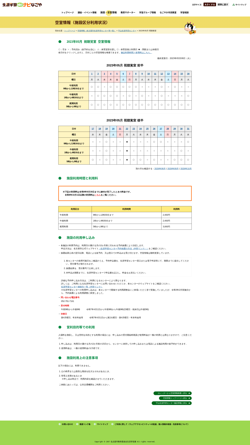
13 (168, 74)
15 (181, 74)
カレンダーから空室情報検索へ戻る (172, 393)
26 (154, 129)
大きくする (210, 4)
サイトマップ (240, 4)
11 (155, 74)
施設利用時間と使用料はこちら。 (136, 52)
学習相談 (184, 12)
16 (188, 74)
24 (140, 129)
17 (93, 129)
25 (147, 129)
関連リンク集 (85, 424)
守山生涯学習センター (127, 31)
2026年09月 (173, 169)
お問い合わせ (67, 424)
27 (161, 129)
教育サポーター (128, 12)
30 (181, 129)
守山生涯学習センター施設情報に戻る (171, 403)
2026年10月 (186, 169)
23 (134, 129)
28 (168, 129)
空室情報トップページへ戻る (175, 398)
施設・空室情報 (108, 12)
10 (148, 74)
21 (120, 129)
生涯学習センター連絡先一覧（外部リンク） (82, 287)
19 (106, 129)
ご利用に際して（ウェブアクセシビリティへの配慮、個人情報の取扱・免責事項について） (152, 424)
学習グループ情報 (147, 12)
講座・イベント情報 (87, 12)
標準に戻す (223, 4)
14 (175, 74)
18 (100, 129)
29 (174, 129)
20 (113, 129)
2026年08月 (160, 169)
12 (162, 74)
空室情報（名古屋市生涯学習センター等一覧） (96, 31)
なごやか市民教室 (168, 12)
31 (188, 129)
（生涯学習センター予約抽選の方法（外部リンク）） (124, 248)
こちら (98, 195)
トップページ (67, 12)
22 (127, 129)
